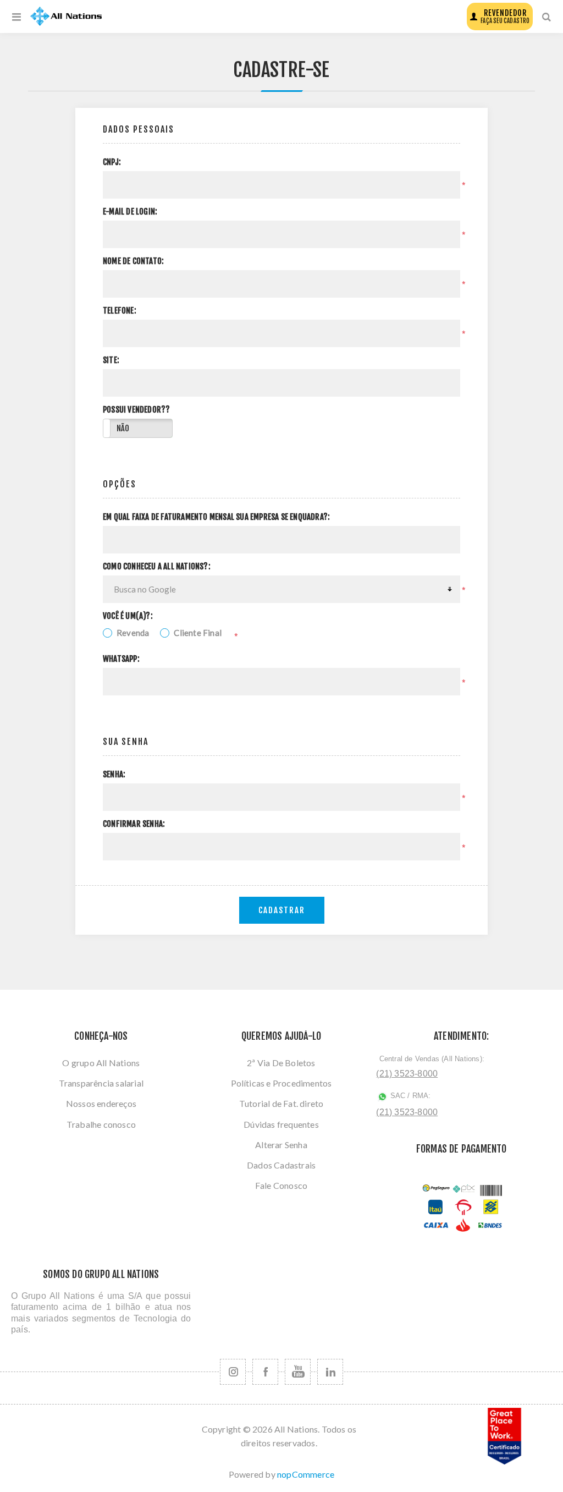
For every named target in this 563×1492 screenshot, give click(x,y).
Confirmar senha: (134, 824)
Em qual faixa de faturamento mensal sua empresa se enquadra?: (216, 517)
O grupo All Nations (101, 1062)
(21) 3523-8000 (407, 1073)
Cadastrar (281, 910)
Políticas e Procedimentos (281, 1083)
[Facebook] (265, 1372)
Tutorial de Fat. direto (281, 1103)
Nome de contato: (133, 261)
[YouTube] (298, 1372)
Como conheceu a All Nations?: (157, 567)
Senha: (114, 775)
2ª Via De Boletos (281, 1062)
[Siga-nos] (233, 1372)
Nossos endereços (101, 1103)
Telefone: (119, 311)
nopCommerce (305, 1474)
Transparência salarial (101, 1083)
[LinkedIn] (330, 1372)
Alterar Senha (281, 1144)
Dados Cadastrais (281, 1165)
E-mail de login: (130, 212)
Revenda (133, 633)
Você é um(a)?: (128, 616)
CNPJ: (112, 162)
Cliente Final (198, 633)
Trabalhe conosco (101, 1124)
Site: (111, 360)
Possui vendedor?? (136, 410)
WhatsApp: (121, 659)
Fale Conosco (281, 1185)
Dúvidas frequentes (281, 1124)
